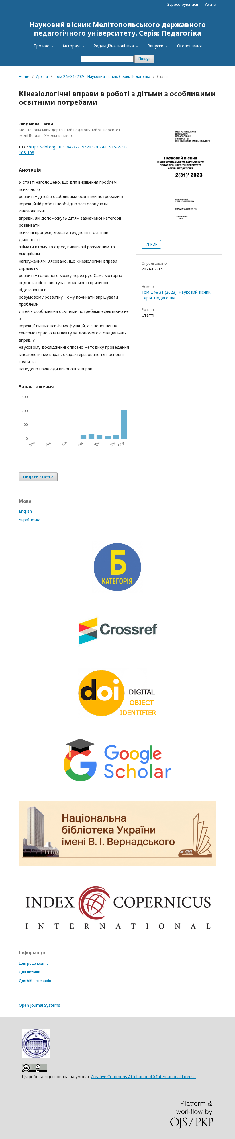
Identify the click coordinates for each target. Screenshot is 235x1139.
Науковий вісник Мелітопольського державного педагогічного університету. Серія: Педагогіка (117, 29)
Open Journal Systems (39, 1005)
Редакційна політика (114, 46)
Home (24, 76)
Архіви (42, 76)
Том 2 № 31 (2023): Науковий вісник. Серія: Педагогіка (102, 76)
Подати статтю (38, 476)
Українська (29, 519)
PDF (153, 244)
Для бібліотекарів (35, 980)
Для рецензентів (34, 963)
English (25, 511)
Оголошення (189, 46)
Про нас (42, 46)
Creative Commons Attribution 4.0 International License (143, 1076)
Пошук (144, 59)
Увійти (210, 4)
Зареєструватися (182, 4)
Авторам (71, 46)
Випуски (155, 46)
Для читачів (29, 972)
